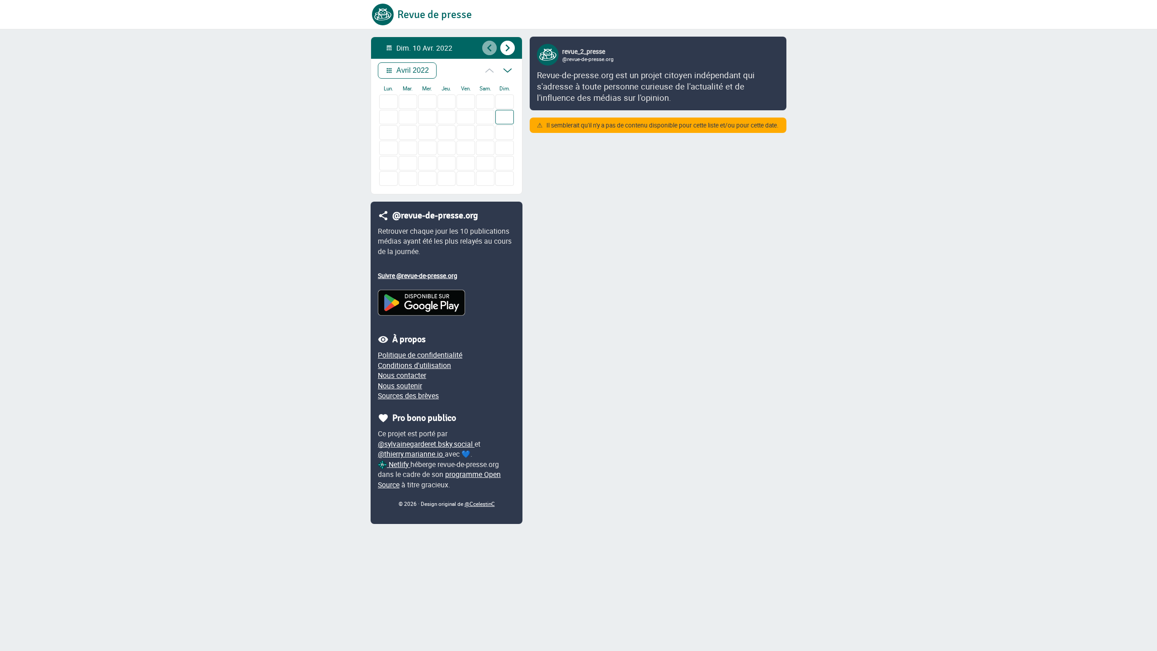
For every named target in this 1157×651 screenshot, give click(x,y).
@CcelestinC (480, 503)
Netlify (398, 464)
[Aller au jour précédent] (489, 48)
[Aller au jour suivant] (507, 48)
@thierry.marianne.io (411, 454)
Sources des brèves (408, 396)
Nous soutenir (400, 386)
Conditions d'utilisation (414, 365)
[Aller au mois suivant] (507, 70)
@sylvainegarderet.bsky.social (426, 444)
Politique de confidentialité (420, 355)
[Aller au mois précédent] (489, 70)
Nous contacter (402, 375)
